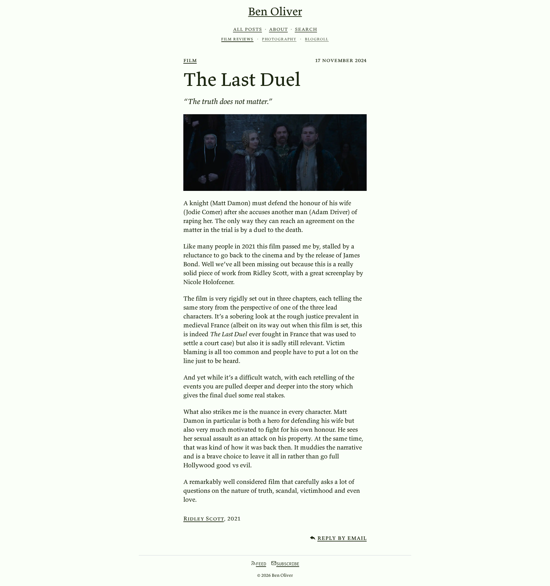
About (278, 28)
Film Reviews (237, 39)
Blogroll (317, 39)
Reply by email (342, 537)
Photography (279, 39)
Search (306, 28)
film (190, 60)
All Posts (247, 28)
